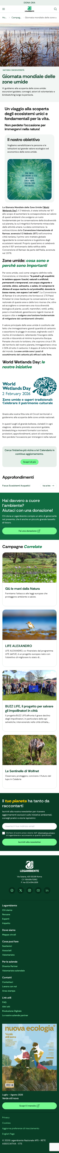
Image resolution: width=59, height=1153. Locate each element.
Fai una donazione (28, 530)
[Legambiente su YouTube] (38, 890)
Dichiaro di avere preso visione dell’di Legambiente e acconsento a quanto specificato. (30, 834)
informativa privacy (46, 833)
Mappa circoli (9, 934)
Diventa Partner (10, 966)
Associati (7, 950)
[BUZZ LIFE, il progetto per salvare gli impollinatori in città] (29, 700)
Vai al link (46, 485)
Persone (6, 914)
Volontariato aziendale (13, 970)
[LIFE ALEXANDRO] (29, 638)
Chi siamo (7, 910)
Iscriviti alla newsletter (29, 842)
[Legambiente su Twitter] (20, 890)
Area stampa (8, 990)
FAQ (4, 1002)
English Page (8, 1133)
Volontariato (8, 954)
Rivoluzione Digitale (12, 1011)
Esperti (5, 918)
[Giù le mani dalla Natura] (29, 579)
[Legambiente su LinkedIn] (47, 890)
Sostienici (7, 946)
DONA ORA (29, 2)
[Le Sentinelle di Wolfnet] (29, 762)
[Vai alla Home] (29, 9)
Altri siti (6, 1006)
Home (4, 17)
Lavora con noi (9, 986)
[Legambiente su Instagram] (29, 890)
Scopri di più (29, 461)
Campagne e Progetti (17, 17)
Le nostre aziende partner (15, 1015)
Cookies (6, 1123)
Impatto (6, 923)
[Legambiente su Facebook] (12, 890)
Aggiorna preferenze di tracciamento (20, 1128)
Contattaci (7, 982)
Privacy (6, 1117)
